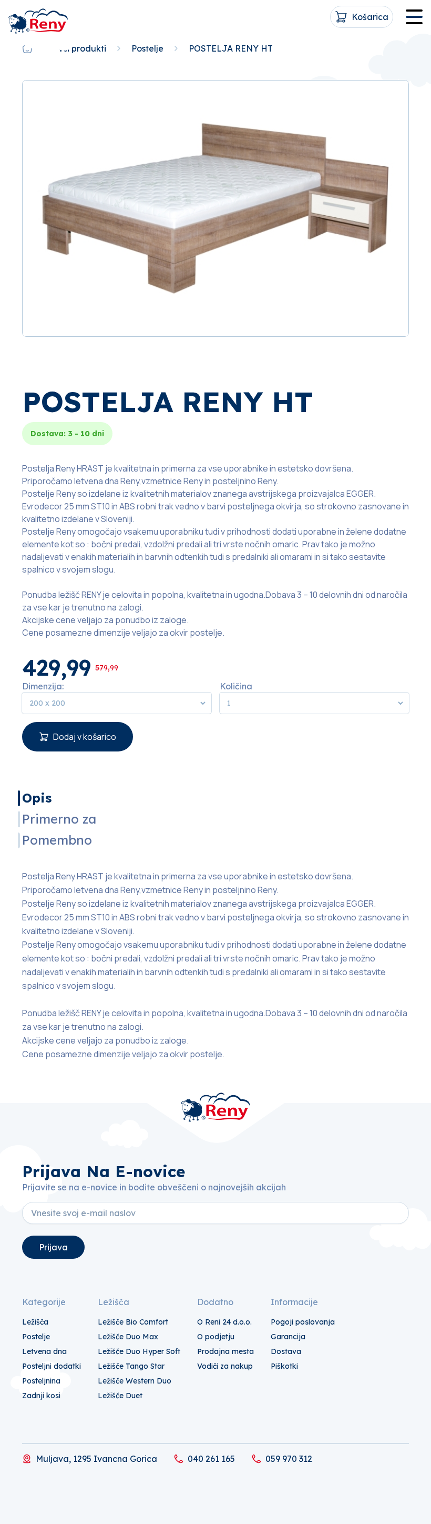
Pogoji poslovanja (303, 1322)
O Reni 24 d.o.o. (224, 1322)
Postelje (147, 48)
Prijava (53, 1247)
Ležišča (35, 1322)
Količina (236, 686)
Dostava (286, 1351)
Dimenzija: (43, 686)
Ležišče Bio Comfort (133, 1322)
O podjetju (215, 1336)
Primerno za (59, 819)
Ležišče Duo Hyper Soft (139, 1351)
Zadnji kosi (41, 1395)
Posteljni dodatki (51, 1366)
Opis (37, 798)
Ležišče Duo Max (128, 1336)
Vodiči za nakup (225, 1366)
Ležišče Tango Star (131, 1366)
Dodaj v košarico (84, 737)
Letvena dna (44, 1351)
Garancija (288, 1336)
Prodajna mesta (225, 1351)
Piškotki (284, 1366)
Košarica (370, 17)
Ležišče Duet (120, 1395)
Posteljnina (41, 1381)
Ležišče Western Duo (134, 1381)
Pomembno (57, 840)
